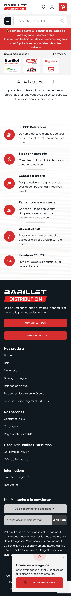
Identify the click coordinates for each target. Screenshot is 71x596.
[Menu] (8, 21)
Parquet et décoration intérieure (24, 393)
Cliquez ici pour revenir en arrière (35, 99)
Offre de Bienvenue (16, 459)
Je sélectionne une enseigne (33, 508)
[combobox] (40, 21)
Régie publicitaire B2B (18, 434)
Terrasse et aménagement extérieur (26, 401)
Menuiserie (10, 370)
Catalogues (11, 426)
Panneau (9, 355)
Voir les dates (45, 35)
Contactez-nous (14, 418)
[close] (63, 558)
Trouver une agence (16, 477)
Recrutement (12, 484)
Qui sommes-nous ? (16, 451)
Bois (6, 362)
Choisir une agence (43, 582)
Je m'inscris (59, 520)
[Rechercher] (62, 21)
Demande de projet (35, 335)
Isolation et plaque (16, 385)
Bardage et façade (16, 378)
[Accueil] (15, 7)
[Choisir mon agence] (43, 7)
